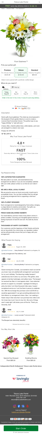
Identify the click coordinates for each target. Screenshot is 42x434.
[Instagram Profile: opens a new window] (14, 406)
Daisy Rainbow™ (19, 250)
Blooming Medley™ (20, 264)
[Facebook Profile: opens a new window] (18, 406)
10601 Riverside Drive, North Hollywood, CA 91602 (21, 396)
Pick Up (16, 87)
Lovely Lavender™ (20, 315)
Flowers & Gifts (10, 8)
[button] (38, 429)
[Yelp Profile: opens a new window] (27, 406)
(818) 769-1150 (21, 397)
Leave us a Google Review (21, 412)
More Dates (35, 93)
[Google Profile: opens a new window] (23, 406)
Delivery (5, 88)
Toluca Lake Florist (21, 2)
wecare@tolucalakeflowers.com (21, 399)
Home (3, 8)
